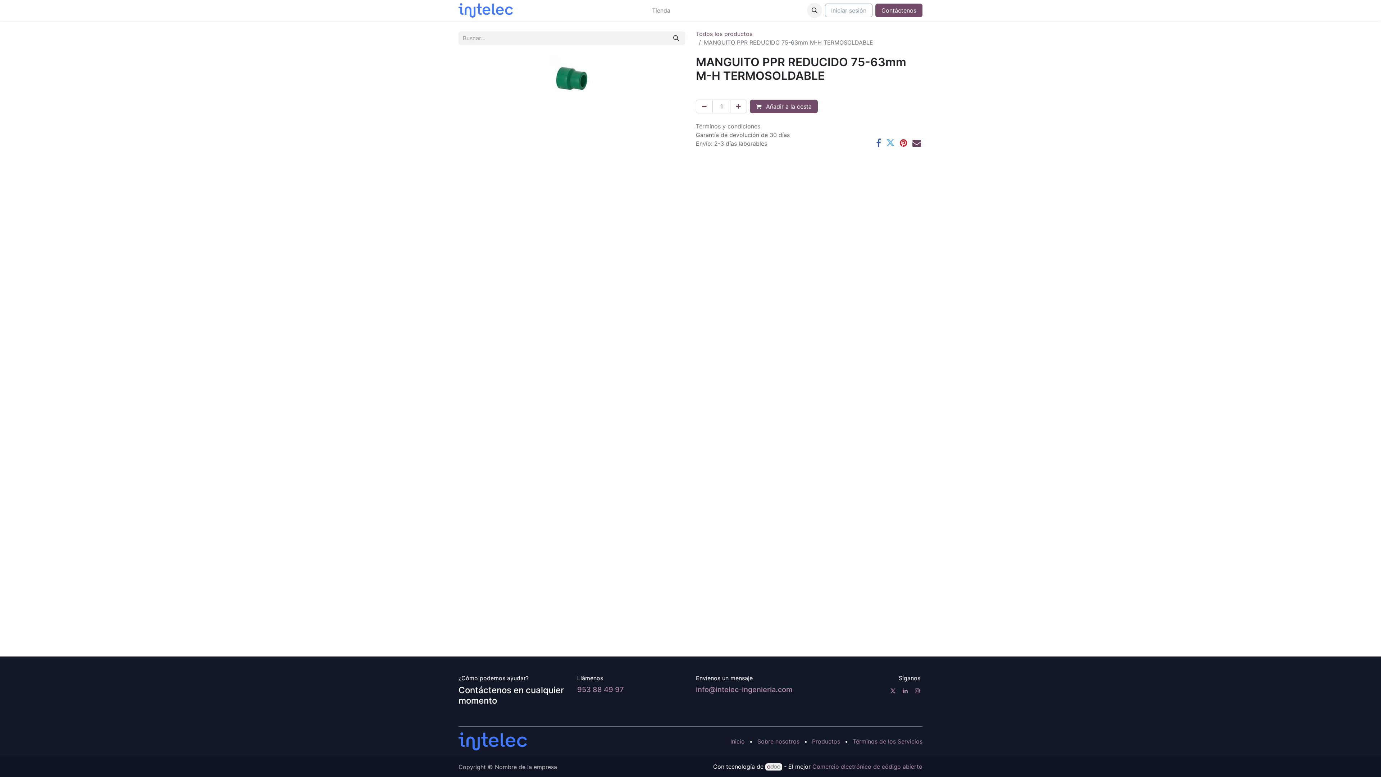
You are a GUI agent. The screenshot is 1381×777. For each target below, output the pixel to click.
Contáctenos (898, 10)
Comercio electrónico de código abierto (867, 766)
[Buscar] (676, 38)
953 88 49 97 (600, 689)
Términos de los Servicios (887, 741)
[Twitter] (890, 142)
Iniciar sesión (848, 10)
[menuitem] (661, 10)
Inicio (737, 741)
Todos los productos (724, 33)
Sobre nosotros (778, 741)
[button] (814, 10)
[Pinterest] (903, 142)
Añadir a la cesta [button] (788, 106)
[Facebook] (878, 142)
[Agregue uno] (738, 106)
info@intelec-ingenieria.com (744, 689)
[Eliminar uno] (704, 106)
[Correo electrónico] (916, 142)
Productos (826, 741)
